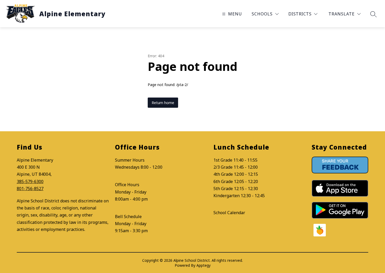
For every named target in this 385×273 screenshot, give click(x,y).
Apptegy (203, 265)
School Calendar (229, 212)
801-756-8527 (30, 188)
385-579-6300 (30, 181)
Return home (163, 102)
